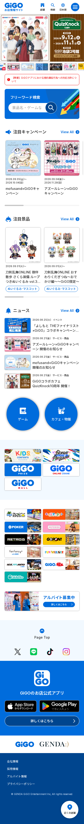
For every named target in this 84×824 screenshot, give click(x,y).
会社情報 (12, 761)
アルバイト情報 (17, 776)
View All (67, 132)
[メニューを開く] (75, 7)
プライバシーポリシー (21, 784)
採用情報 (12, 769)
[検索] (51, 108)
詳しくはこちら (42, 721)
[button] (13, 66)
